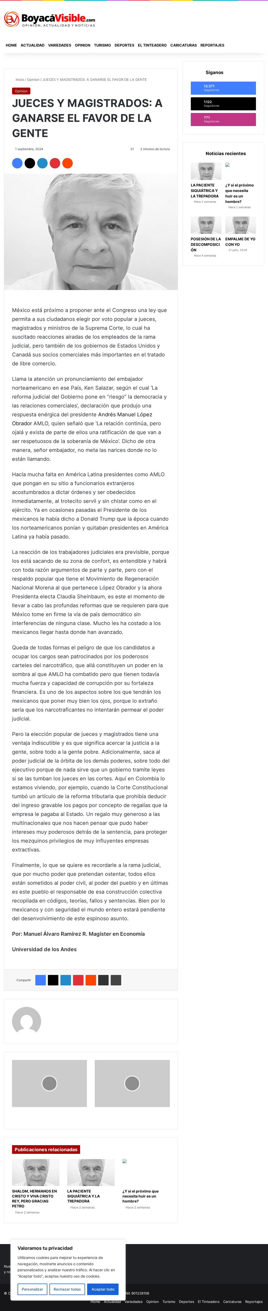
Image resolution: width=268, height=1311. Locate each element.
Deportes (124, 45)
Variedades (59, 45)
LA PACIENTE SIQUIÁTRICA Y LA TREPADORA (83, 1196)
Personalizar (32, 1289)
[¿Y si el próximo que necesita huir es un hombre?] (146, 1172)
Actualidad (32, 45)
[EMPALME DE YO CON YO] (240, 225)
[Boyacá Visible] (49, 19)
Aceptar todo (103, 1289)
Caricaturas (183, 45)
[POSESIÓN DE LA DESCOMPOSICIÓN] (206, 225)
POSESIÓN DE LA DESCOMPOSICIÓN (206, 244)
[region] (68, 1270)
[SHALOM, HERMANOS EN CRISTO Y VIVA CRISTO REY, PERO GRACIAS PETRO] (35, 1172)
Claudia (55, 1010)
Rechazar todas (67, 1289)
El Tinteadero (152, 45)
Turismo (102, 45)
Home (11, 45)
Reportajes (212, 45)
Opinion (82, 45)
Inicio (19, 79)
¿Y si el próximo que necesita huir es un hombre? (140, 1196)
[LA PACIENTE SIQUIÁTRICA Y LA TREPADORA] (91, 1172)
